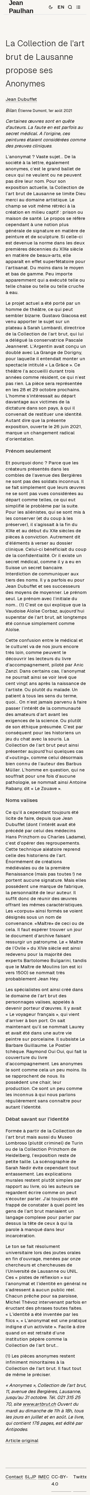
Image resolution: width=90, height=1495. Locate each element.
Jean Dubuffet (21, 99)
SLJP (30, 1476)
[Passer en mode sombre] (50, 7)
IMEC (43, 1476)
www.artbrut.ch (39, 1404)
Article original (22, 1440)
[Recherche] (70, 7)
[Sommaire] (78, 7)
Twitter (81, 1476)
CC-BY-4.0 (59, 1480)
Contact (14, 1476)
